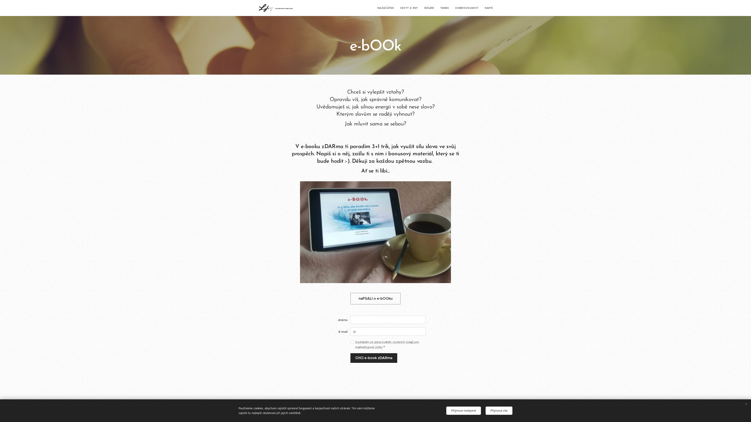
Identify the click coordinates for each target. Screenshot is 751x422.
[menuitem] (386, 8)
